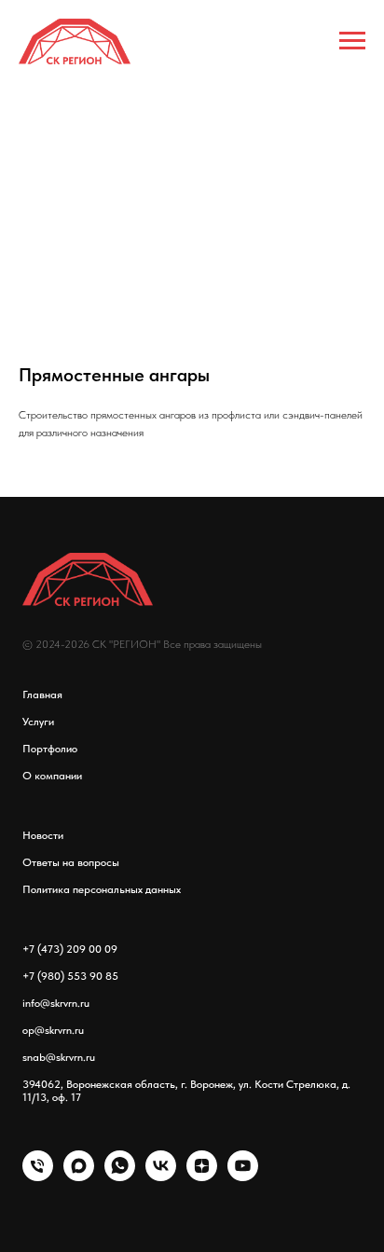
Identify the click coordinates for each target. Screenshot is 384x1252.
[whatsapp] (119, 1176)
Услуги (38, 721)
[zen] (201, 1176)
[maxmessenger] (78, 1176)
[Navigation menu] (352, 41)
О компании (52, 775)
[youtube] (242, 1176)
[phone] (37, 1176)
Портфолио (49, 748)
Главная (42, 694)
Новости (42, 835)
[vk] (160, 1176)
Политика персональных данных (101, 889)
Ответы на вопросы (70, 862)
